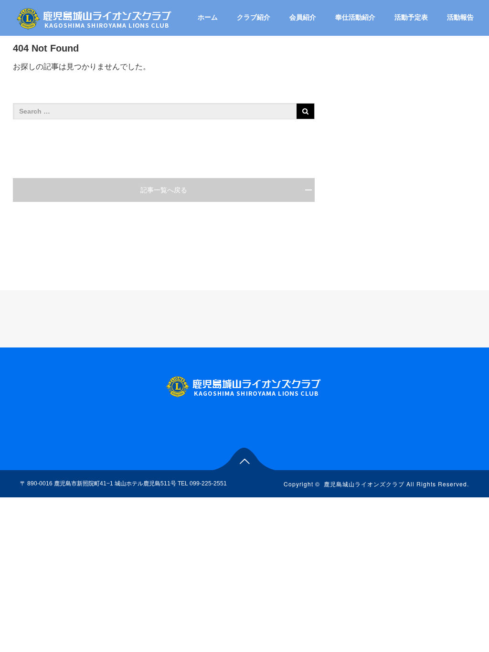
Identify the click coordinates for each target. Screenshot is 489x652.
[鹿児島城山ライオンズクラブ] (95, 17)
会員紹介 (302, 17)
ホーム (208, 17)
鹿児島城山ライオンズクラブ (364, 484)
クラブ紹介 (253, 17)
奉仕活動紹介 (355, 17)
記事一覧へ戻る (163, 190)
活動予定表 (411, 17)
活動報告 (460, 17)
